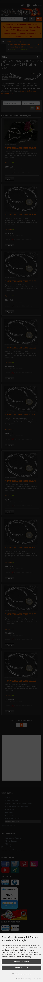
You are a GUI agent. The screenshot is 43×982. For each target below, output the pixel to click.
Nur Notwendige (22, 968)
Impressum (37, 979)
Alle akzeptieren (21, 961)
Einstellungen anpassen (22, 974)
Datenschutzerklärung (23, 979)
